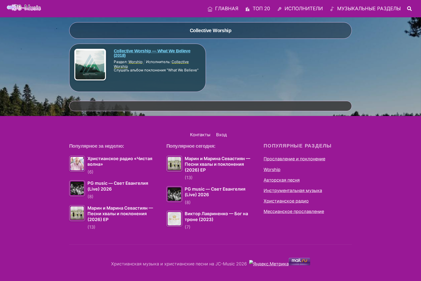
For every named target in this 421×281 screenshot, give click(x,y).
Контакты (200, 134)
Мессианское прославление (294, 211)
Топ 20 (260, 8)
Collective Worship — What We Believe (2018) (152, 53)
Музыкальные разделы (368, 8)
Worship (272, 169)
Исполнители (303, 8)
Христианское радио (286, 200)
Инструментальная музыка (293, 190)
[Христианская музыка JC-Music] (24, 8)
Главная (226, 8)
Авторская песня (282, 180)
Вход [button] (221, 134)
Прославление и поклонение (294, 158)
